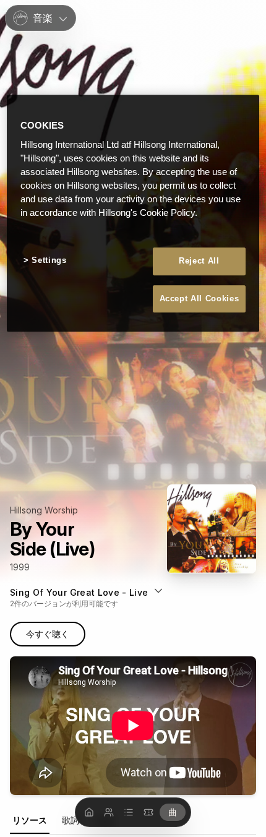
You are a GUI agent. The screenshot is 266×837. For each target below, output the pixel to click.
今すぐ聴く (47, 634)
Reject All (199, 261)
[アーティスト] (109, 812)
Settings (49, 260)
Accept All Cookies (199, 298)
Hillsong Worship (44, 510)
